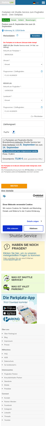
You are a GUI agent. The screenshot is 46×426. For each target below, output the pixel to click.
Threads (7, 416)
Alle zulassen (12, 228)
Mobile (6, 385)
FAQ (6, 354)
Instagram (8, 409)
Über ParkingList (10, 334)
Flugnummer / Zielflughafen (13, 71)
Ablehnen (33, 228)
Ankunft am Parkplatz (11, 51)
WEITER (14, 186)
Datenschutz (9, 361)
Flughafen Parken (11, 374)
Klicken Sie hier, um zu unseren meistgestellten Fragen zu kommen (21, 254)
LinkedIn (7, 413)
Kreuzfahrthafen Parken (13, 378)
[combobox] (23, 54)
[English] (37, 3)
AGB (6, 357)
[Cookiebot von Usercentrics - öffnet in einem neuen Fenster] (33, 196)
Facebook (8, 405)
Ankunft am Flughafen (12, 86)
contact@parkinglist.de (12, 260)
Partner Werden (10, 402)
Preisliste (7, 389)
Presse (6, 345)
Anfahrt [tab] (21, 20)
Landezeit (7, 96)
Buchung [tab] (6, 20)
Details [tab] (13, 20)
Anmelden (36, 36)
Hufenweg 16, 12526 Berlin (14, 30)
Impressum (8, 341)
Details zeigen (33, 221)
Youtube (7, 420)
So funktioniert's (10, 365)
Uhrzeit (6, 60)
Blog (6, 337)
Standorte (8, 381)
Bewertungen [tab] (31, 20)
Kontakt (7, 398)
